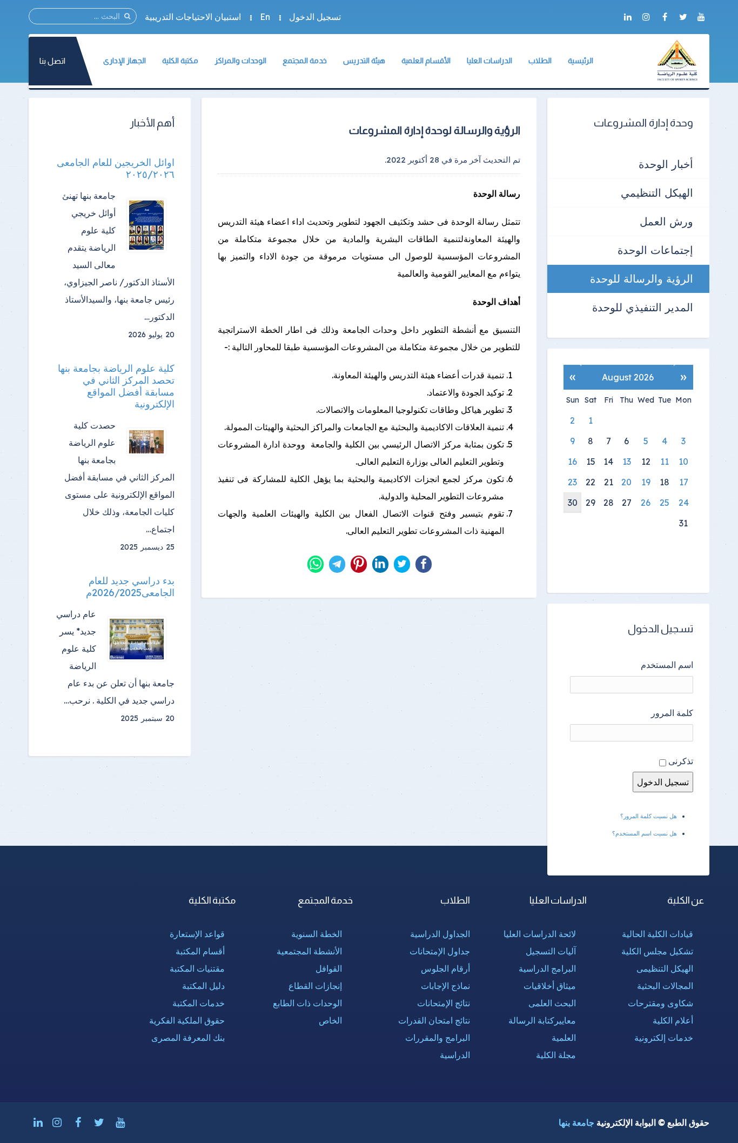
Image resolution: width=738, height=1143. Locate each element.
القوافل (329, 968)
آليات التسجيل (551, 951)
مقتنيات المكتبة (197, 968)
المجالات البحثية (665, 985)
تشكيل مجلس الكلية (657, 951)
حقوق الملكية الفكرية (187, 1020)
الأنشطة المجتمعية (309, 951)
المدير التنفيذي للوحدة (642, 307)
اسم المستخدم (667, 664)
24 (684, 502)
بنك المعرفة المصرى (188, 1037)
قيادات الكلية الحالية (657, 933)
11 (664, 461)
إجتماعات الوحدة (655, 250)
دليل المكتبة (203, 985)
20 (626, 482)
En (265, 16)
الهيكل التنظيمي (657, 192)
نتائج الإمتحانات (443, 1003)
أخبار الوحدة (666, 164)
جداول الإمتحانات (440, 951)
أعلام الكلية (673, 1020)
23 (572, 482)
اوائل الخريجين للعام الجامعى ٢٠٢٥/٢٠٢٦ (116, 169)
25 (664, 502)
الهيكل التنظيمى (664, 968)
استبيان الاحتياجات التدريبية (193, 16)
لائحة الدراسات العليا (540, 933)
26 (645, 502)
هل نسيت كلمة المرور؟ (648, 816)
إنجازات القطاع (315, 985)
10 (683, 461)
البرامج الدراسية (547, 968)
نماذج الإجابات (445, 985)
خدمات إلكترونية (663, 1037)
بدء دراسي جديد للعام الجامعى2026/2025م (130, 587)
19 (645, 482)
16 (572, 461)
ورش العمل (666, 221)
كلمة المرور (672, 712)
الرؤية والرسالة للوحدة (641, 278)
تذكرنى (680, 761)
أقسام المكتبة (200, 951)
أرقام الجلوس (445, 968)
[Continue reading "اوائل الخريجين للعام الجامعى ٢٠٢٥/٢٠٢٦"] (150, 225)
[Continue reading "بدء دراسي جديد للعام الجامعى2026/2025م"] (141, 639)
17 (683, 482)
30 (573, 502)
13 (626, 461)
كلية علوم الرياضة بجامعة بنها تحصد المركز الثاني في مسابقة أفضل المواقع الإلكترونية (116, 386)
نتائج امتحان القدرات (434, 1020)
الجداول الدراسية (440, 933)
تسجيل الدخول (315, 16)
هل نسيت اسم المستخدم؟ (644, 833)
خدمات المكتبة (198, 1003)
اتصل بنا (52, 60)
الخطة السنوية (316, 933)
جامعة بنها (576, 1122)
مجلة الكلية (556, 1055)
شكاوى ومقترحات (660, 1003)
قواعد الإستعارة (197, 933)
